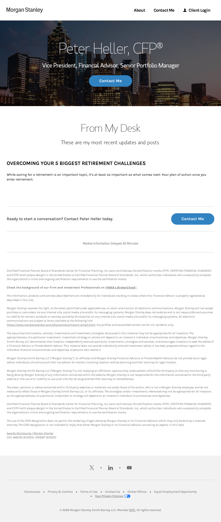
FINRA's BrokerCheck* (121, 287)
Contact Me (110, 80)
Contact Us (112, 492)
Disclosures (32, 492)
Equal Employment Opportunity (175, 492)
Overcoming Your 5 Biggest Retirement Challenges (76, 163)
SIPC (132, 510)
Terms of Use (89, 492)
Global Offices (137, 492)
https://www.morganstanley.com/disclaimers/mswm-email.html (51, 325)
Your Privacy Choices (109, 496)
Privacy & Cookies (60, 492)
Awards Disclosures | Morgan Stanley (30, 433)
